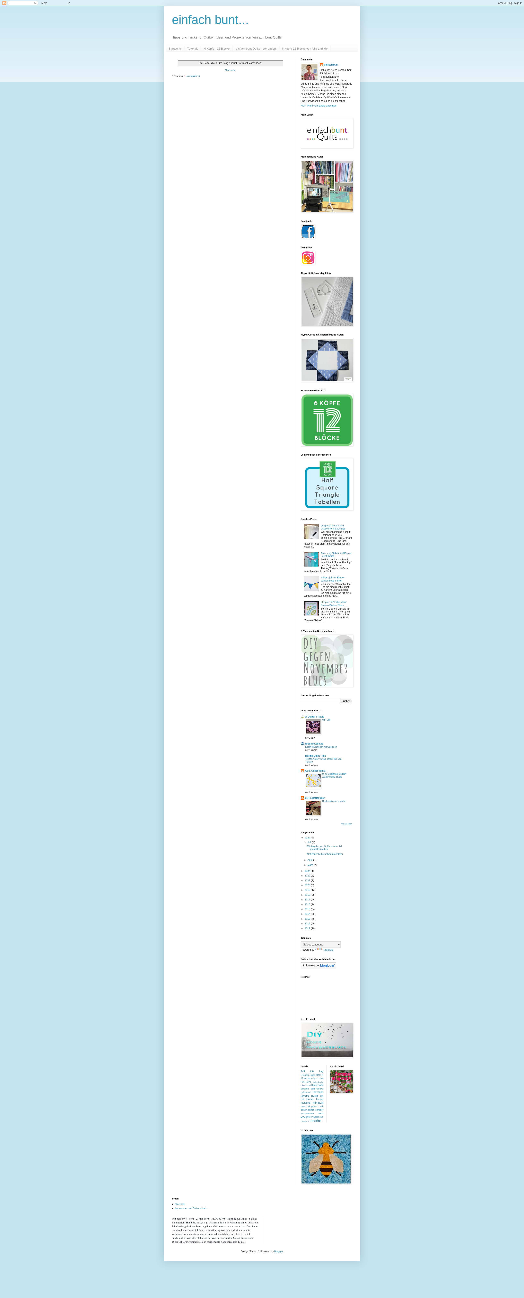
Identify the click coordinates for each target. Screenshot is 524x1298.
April (310, 860)
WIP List (326, 720)
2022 (308, 875)
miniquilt (318, 1102)
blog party (317, 1085)
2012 (308, 923)
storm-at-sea (307, 1113)
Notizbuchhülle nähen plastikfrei (325, 854)
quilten (311, 1110)
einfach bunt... (210, 20)
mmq (303, 1106)
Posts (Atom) (193, 76)
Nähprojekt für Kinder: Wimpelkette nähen (333, 579)
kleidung (306, 1102)
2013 (308, 918)
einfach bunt (331, 64)
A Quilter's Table (314, 716)
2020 (308, 885)
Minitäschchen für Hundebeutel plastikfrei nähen (324, 848)
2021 (308, 880)
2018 (308, 894)
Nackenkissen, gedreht (333, 801)
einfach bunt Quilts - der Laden (256, 48)
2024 (308, 870)
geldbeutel (306, 1092)
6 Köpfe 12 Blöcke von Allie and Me (305, 48)
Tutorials (192, 48)
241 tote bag (312, 1071)
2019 (308, 890)
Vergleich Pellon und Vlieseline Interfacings (333, 527)
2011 (308, 928)
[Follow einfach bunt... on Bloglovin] (318, 967)
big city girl (306, 1085)
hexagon (318, 1092)
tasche (315, 1121)
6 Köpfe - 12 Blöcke (217, 48)
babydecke (318, 1082)
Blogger (278, 1251)
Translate (328, 949)
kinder (309, 1099)
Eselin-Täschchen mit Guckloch (321, 747)
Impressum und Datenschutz (191, 1208)
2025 (308, 838)
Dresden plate (308, 1075)
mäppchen (312, 1106)
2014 (308, 914)
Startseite (175, 48)
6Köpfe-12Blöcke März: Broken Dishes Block (334, 603)
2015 (308, 909)
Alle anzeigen (346, 824)
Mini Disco (313, 1078)
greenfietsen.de (314, 743)
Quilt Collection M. (315, 770)
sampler (319, 1110)
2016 (308, 904)
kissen (319, 1099)
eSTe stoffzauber (315, 798)
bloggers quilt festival (312, 1088)
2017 (308, 899)
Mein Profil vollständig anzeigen (319, 105)
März (310, 865)
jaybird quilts (309, 1095)
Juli (309, 842)
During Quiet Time (315, 755)
